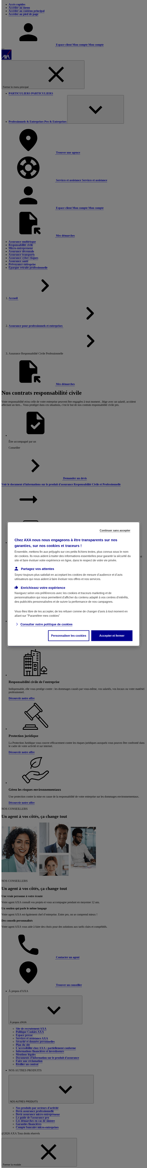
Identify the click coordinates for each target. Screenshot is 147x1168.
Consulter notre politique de (46, 624)
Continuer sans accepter (115, 530)
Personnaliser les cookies (68, 635)
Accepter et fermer (111, 635)
